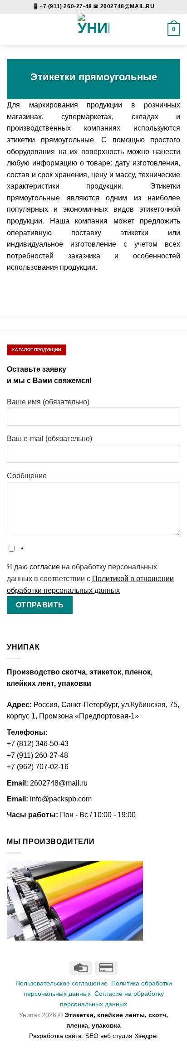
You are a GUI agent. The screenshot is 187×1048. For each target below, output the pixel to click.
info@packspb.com (61, 799)
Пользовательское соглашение (61, 983)
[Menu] (12, 29)
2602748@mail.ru (59, 783)
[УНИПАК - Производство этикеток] (93, 29)
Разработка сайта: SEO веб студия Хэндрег (93, 1035)
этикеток (105, 672)
